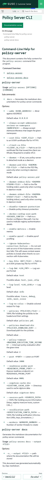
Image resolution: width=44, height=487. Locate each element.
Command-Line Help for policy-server (17, 34)
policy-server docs (11, 40)
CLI (10, 476)
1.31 (14, 11)
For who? (35, 476)
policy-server (9, 37)
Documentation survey (13, 25)
